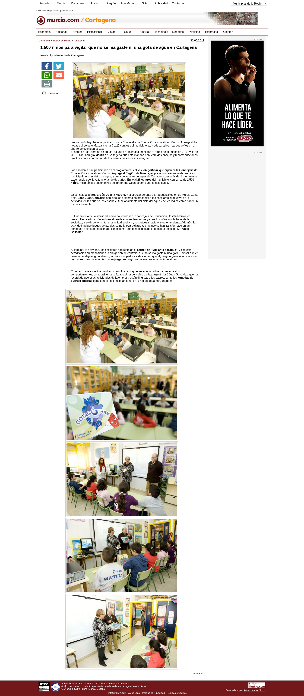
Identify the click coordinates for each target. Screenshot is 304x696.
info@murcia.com (117, 693)
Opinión (228, 31)
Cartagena (77, 3)
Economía (44, 31)
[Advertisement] (236, 206)
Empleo (78, 31)
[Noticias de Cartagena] (122, 17)
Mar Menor (128, 3)
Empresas (211, 31)
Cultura (144, 31)
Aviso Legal (134, 693)
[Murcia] (60, 17)
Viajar (111, 31)
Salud (128, 31)
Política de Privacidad (153, 693)
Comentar (52, 93)
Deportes (178, 31)
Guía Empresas (144, 4)
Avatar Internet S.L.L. (254, 690)
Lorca (94, 3)
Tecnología (161, 31)
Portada (44, 3)
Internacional (94, 31)
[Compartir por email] (58, 75)
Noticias (195, 31)
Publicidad (161, 3)
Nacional (61, 31)
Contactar (178, 3)
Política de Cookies (177, 693)
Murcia (61, 3)
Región (111, 3)
